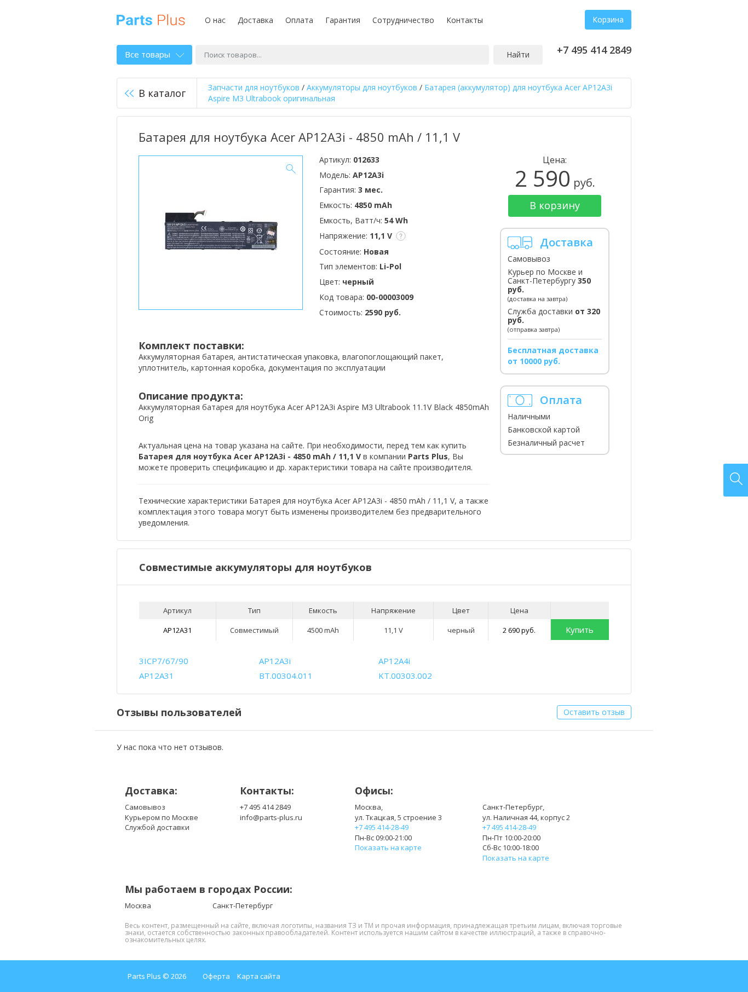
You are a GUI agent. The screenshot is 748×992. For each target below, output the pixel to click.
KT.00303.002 (405, 675)
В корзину (555, 205)
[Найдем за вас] (735, 480)
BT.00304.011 (286, 675)
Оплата (299, 20)
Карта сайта (258, 976)
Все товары (147, 54)
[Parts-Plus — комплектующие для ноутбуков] (151, 19)
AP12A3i (275, 660)
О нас (215, 20)
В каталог (162, 93)
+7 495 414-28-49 (381, 827)
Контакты (464, 20)
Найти (518, 54)
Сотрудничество (403, 20)
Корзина (608, 19)
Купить (580, 629)
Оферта (216, 976)
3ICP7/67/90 (163, 660)
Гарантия (342, 20)
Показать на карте (388, 847)
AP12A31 (177, 630)
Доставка (255, 20)
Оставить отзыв (594, 712)
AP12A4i (394, 660)
